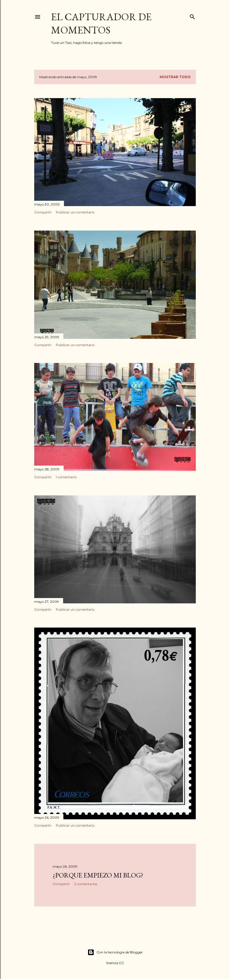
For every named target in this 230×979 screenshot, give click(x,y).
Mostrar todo (175, 77)
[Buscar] (192, 15)
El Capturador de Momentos (101, 23)
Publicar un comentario (75, 212)
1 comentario (66, 477)
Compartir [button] (43, 212)
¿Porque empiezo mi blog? (97, 875)
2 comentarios (85, 884)
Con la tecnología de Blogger (119, 952)
